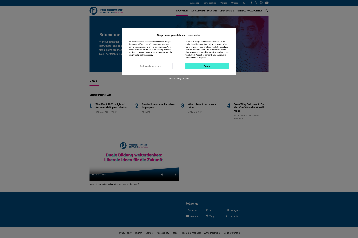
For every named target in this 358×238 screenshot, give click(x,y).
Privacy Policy (175, 78)
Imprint (186, 78)
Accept (207, 66)
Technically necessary (150, 66)
